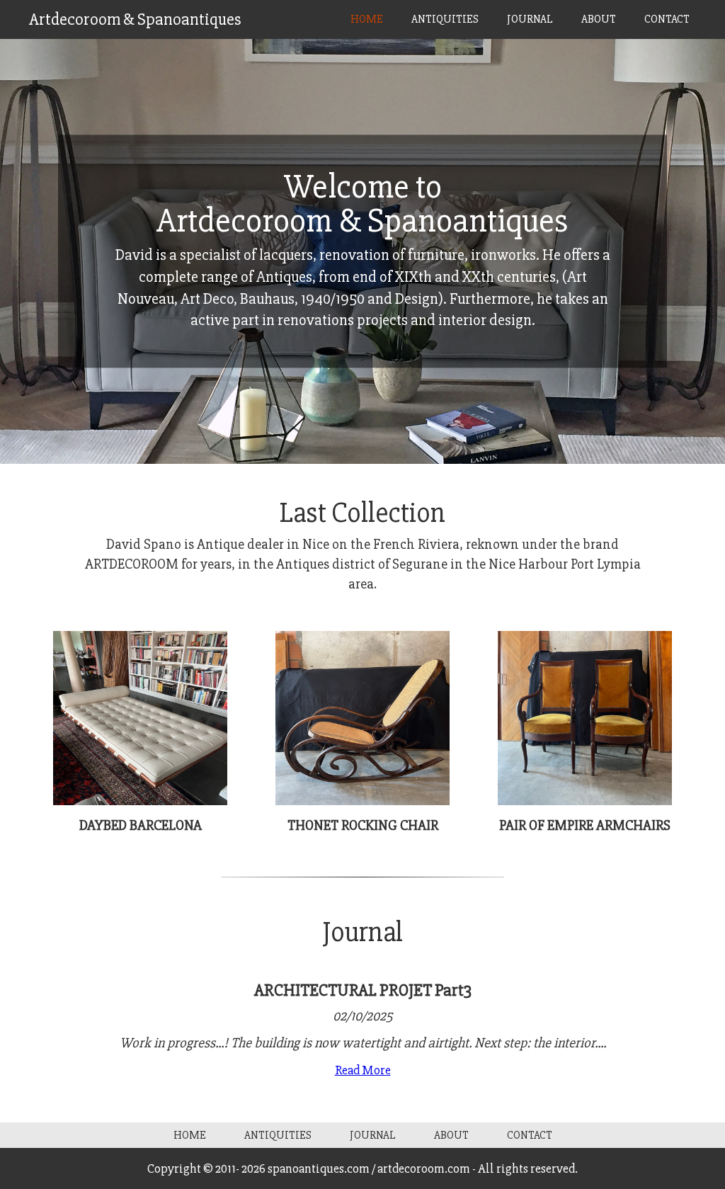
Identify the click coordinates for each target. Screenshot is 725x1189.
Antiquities (445, 19)
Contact (667, 19)
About (598, 19)
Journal (530, 19)
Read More (363, 1070)
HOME (366, 19)
